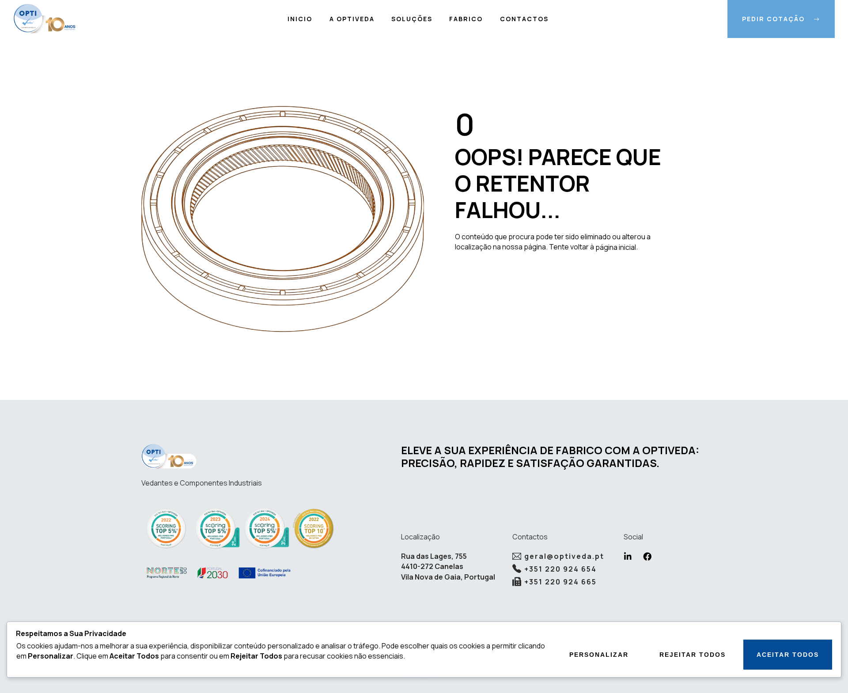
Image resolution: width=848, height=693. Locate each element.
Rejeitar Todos (692, 654)
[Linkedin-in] (628, 556)
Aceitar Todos (788, 654)
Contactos (524, 19)
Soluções (411, 19)
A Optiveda (352, 19)
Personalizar (598, 654)
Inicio (300, 19)
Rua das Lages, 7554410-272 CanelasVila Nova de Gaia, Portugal (448, 566)
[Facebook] (647, 556)
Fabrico (466, 19)
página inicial (615, 247)
